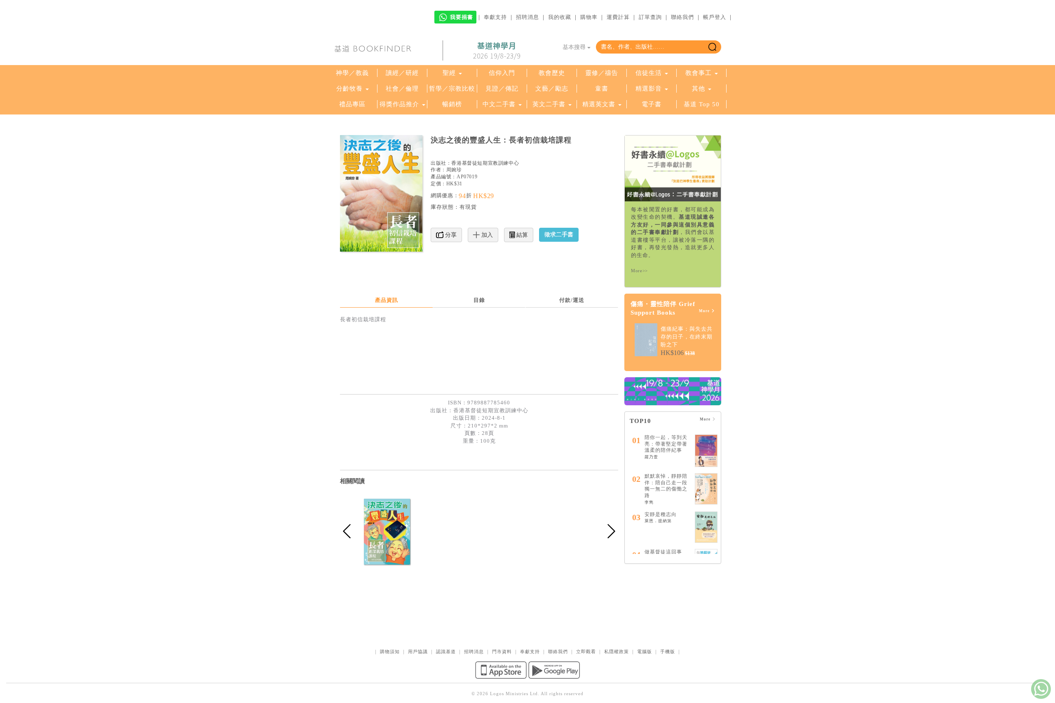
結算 (521, 235)
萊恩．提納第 (658, 520)
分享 (450, 235)
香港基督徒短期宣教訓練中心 (485, 163)
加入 (486, 235)
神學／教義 (352, 73)
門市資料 (502, 651)
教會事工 (698, 73)
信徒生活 (648, 73)
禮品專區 (352, 104)
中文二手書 (500, 104)
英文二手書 (549, 104)
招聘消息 (527, 17)
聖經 (449, 73)
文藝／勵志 (551, 88)
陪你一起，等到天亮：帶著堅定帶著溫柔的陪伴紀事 (666, 443)
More (705, 311)
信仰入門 (502, 73)
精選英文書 (599, 104)
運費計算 (618, 17)
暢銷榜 (452, 104)
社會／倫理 (402, 88)
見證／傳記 (501, 88)
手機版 (667, 651)
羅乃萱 (651, 457)
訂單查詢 (650, 17)
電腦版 (644, 651)
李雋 (649, 502)
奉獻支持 (495, 17)
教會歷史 (552, 73)
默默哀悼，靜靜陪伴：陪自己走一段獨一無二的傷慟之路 (666, 485)
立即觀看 (586, 651)
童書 (601, 88)
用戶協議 (418, 651)
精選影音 (648, 88)
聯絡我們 (682, 17)
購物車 (589, 17)
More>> (639, 270)
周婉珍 (454, 170)
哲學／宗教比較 (452, 88)
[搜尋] (712, 47)
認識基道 (446, 651)
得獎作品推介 (399, 104)
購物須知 (390, 651)
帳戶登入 (714, 17)
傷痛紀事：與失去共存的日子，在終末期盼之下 (687, 336)
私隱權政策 (616, 651)
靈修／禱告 (601, 73)
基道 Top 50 (702, 104)
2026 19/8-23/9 (496, 51)
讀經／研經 (402, 73)
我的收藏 (559, 17)
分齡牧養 (349, 88)
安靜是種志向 (661, 514)
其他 (698, 88)
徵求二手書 (558, 234)
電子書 (651, 104)
